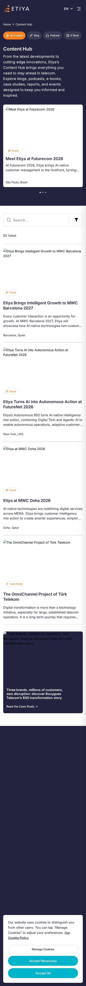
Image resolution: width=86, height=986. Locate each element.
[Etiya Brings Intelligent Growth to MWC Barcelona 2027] (43, 293)
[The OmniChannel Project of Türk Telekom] (43, 579)
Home (7, 24)
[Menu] (79, 8)
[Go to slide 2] (43, 192)
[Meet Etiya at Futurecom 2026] (43, 146)
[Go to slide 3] (45, 192)
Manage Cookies (43, 949)
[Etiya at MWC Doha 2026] (43, 488)
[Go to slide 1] (40, 192)
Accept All (43, 973)
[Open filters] (76, 220)
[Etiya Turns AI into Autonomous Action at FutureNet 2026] (43, 392)
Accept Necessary (43, 961)
